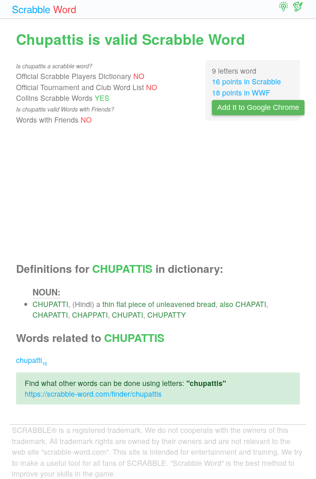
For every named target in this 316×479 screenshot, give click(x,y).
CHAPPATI (90, 314)
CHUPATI (127, 314)
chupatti (31, 360)
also (226, 304)
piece (137, 304)
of (151, 304)
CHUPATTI (50, 304)
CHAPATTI (50, 314)
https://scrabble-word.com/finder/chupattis (93, 393)
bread (206, 304)
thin (108, 304)
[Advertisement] (158, 193)
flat (121, 304)
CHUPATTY (166, 314)
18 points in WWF (241, 92)
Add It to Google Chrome (258, 107)
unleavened (175, 304)
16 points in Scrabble (246, 81)
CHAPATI (250, 304)
